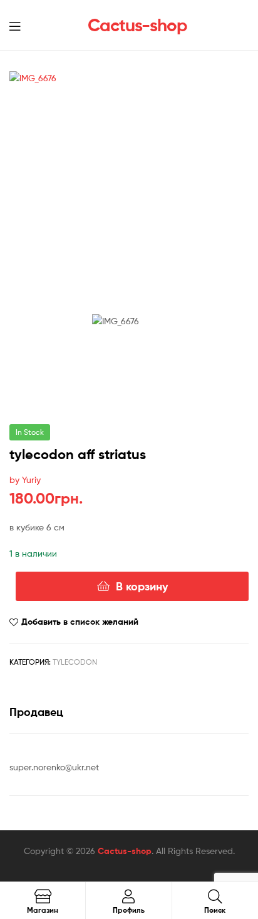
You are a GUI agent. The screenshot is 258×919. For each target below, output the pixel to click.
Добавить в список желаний (79, 621)
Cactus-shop (137, 25)
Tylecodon (75, 662)
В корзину (142, 586)
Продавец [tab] (36, 712)
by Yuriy (25, 479)
